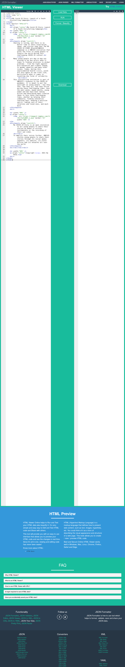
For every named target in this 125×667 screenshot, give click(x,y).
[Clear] (43, 11)
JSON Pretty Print (22, 643)
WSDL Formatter (103, 650)
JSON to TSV (62, 643)
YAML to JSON (62, 656)
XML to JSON (62, 647)
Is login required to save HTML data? (18, 592)
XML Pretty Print (103, 643)
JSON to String (62, 645)
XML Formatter (77, 2)
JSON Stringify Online (21, 652)
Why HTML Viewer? (12, 575)
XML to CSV (62, 648)
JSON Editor (21, 641)
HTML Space (30, 551)
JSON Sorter (21, 658)
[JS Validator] (38, 11)
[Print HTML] (41, 11)
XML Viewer (103, 641)
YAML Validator (103, 664)
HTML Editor (116, 6)
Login (121, 2)
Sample (29, 11)
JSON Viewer (14, 618)
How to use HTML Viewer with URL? (17, 586)
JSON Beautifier (49, 2)
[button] (5, 15)
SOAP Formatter (103, 652)
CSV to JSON (62, 661)
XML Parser (103, 648)
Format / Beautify (62, 23)
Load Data (62, 12)
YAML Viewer (103, 665)
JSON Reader (22, 650)
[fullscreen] (49, 11)
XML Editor (103, 647)
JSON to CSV (62, 639)
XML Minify (103, 639)
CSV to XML (62, 663)
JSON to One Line (21, 654)
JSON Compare (21, 656)
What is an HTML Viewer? (14, 580)
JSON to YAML (14, 620)
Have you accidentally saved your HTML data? (21, 597)
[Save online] (35, 11)
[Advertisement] (62, 55)
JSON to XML (26, 618)
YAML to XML (62, 658)
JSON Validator (26, 615)
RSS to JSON (62, 654)
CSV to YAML (62, 665)
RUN (62, 17)
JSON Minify (21, 648)
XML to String (62, 650)
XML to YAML (62, 652)
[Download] (116, 11)
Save (101, 2)
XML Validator (103, 645)
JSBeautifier (91, 2)
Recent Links (111, 2)
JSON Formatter (12, 615)
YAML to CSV (62, 659)
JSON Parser (63, 2)
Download (62, 84)
